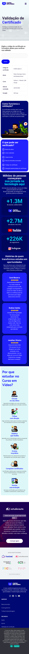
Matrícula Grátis (5, 604)
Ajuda (2, 620)
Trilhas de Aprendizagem (8, 611)
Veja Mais (16, 646)
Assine (3, 623)
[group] (14, 203)
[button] (14, 541)
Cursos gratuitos (5, 607)
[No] (27, 641)
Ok (11, 646)
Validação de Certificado (7, 626)
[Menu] (26, 3)
